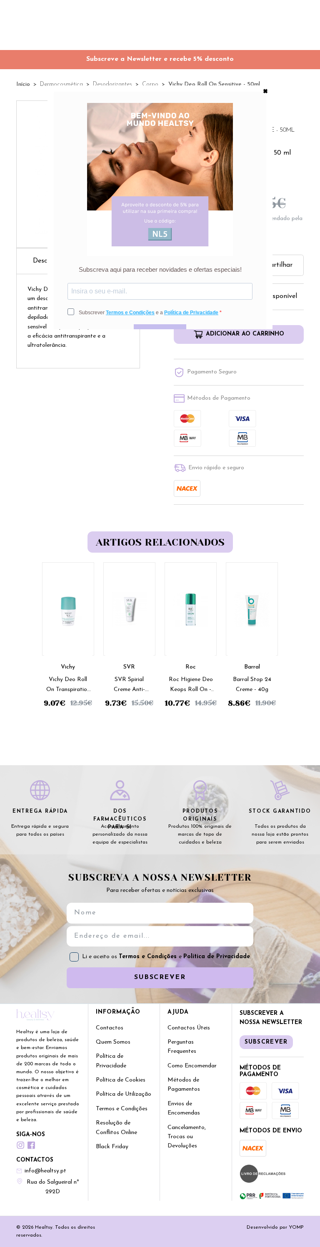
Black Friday (112, 1147)
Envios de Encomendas (184, 1108)
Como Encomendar (192, 1066)
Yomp (296, 1227)
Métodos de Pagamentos (184, 1084)
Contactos (109, 1028)
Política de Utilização (123, 1094)
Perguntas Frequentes (182, 1046)
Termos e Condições (149, 957)
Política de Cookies (120, 1080)
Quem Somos (113, 1042)
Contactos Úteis (189, 1028)
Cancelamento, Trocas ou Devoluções (187, 1136)
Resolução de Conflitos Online (116, 1127)
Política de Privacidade (216, 957)
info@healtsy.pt (45, 1171)
